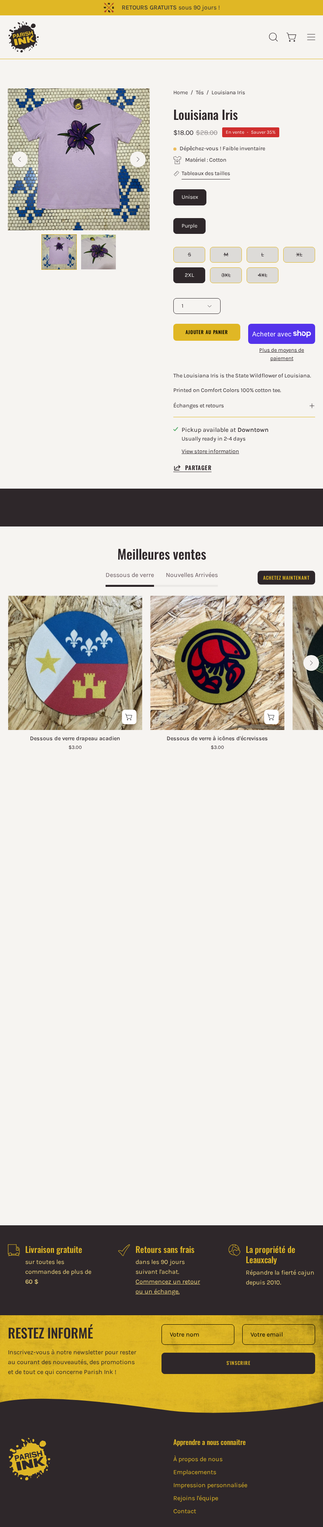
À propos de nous (198, 1459)
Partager (198, 467)
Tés (200, 92)
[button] (272, 37)
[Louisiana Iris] (59, 252)
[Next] (138, 159)
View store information (210, 451)
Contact (184, 1511)
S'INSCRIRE (238, 1362)
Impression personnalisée (210, 1485)
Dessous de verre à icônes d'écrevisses (217, 738)
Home (180, 92)
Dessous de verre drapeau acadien (75, 738)
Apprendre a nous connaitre (209, 1441)
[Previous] (20, 159)
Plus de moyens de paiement (281, 354)
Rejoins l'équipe (195, 1498)
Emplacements (194, 1472)
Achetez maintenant (286, 577)
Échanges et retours (198, 405)
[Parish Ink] (23, 37)
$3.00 (75, 747)
